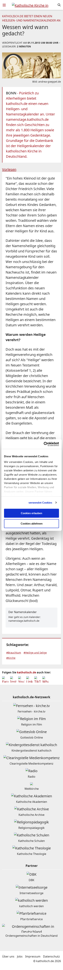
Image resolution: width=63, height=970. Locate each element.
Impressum (32, 956)
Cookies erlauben (31, 513)
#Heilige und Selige (35, 652)
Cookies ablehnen (32, 523)
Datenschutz (51, 956)
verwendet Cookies (40, 502)
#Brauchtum (13, 652)
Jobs (20, 956)
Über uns (8, 956)
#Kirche (10, 658)
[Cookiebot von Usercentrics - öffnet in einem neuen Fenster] (44, 444)
